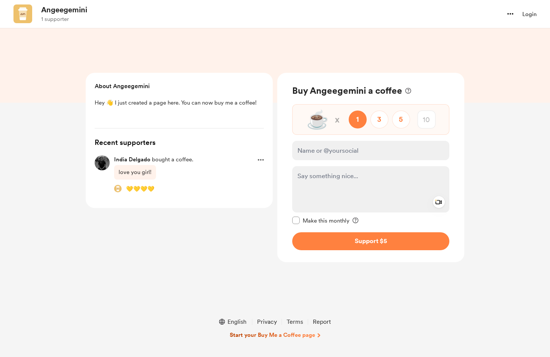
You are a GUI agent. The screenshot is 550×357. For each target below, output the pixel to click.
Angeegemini (64, 9)
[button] (510, 14)
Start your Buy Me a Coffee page (272, 335)
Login (529, 14)
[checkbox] (320, 220)
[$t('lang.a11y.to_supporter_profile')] (118, 188)
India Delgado (132, 159)
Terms (295, 321)
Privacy (267, 321)
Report (322, 321)
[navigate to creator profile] (22, 13)
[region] (370, 167)
